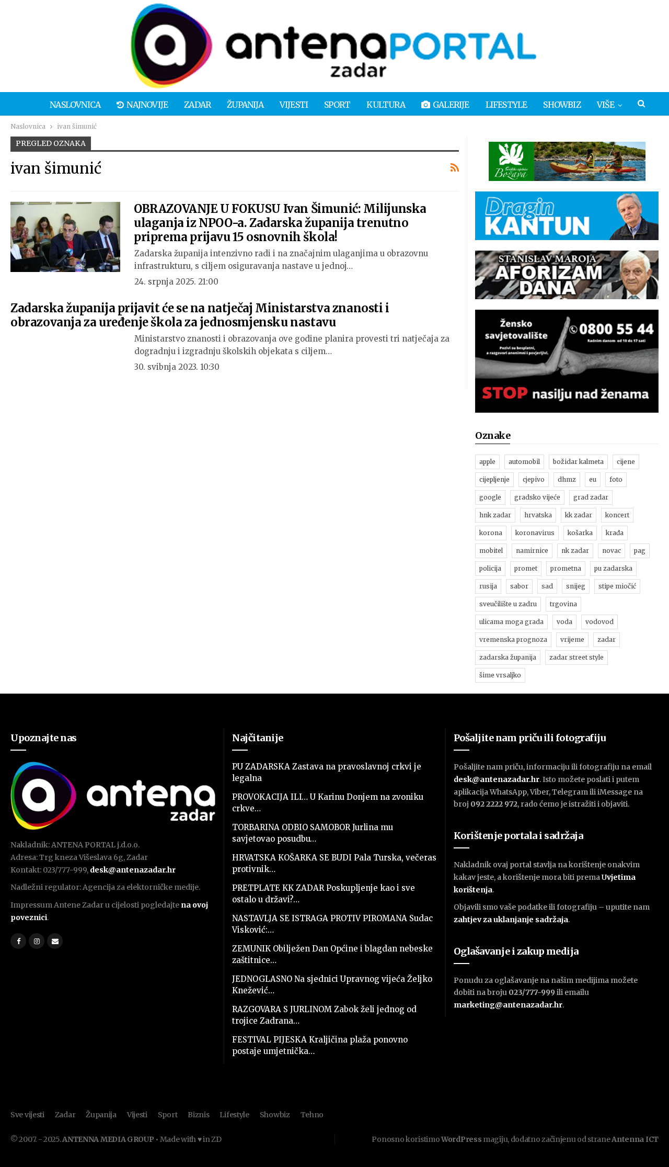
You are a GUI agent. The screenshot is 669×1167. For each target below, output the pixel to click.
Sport (337, 104)
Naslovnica (75, 104)
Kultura (385, 104)
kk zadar (578, 515)
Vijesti (294, 104)
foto (615, 479)
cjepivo (534, 479)
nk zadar (575, 550)
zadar (606, 639)
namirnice (532, 550)
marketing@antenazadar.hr (508, 1005)
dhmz (567, 479)
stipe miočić (617, 586)
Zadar (197, 104)
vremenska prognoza (513, 639)
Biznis (198, 1114)
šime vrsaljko (500, 675)
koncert (617, 515)
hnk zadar (495, 515)
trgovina (563, 604)
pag (639, 550)
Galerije (451, 104)
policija (490, 568)
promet (525, 568)
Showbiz (561, 104)
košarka (580, 533)
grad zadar (590, 497)
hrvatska (538, 515)
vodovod (599, 622)
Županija (245, 104)
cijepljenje (494, 479)
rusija (488, 586)
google (490, 497)
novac (611, 550)
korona (490, 533)
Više (606, 104)
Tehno (312, 1114)
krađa (615, 533)
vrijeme (572, 639)
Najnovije (147, 104)
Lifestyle (506, 104)
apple (487, 462)
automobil (524, 462)
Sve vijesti (27, 1114)
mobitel (491, 550)
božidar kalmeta (578, 462)
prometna (565, 568)
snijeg (575, 586)
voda (564, 622)
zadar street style (576, 657)
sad (547, 586)
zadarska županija (507, 657)
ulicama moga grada (511, 622)
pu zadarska (613, 568)
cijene (626, 462)
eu (592, 479)
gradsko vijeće (537, 497)
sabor (519, 586)
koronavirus (535, 533)
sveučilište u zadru (508, 604)
